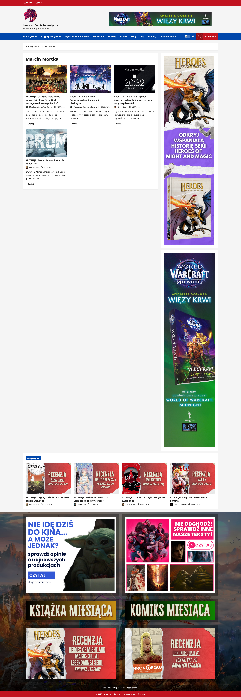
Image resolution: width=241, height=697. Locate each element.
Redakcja (107, 687)
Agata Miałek (130, 504)
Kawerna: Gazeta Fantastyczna (41, 25)
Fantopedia (210, 36)
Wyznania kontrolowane (77, 36)
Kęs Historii (98, 36)
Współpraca (119, 687)
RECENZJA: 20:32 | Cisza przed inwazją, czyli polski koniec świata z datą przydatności (134, 100)
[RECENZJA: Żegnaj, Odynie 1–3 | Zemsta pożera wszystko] (48, 478)
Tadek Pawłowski (180, 504)
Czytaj (32, 124)
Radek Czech (122, 107)
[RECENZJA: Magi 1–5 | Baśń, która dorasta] (192, 478)
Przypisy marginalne (51, 36)
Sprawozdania (167, 36)
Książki (123, 36)
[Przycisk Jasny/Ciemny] (187, 36)
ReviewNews (119, 694)
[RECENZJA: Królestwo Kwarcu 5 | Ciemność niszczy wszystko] (96, 478)
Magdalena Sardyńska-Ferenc (40, 107)
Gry (142, 36)
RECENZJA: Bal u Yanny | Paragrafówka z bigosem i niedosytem (84, 100)
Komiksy (152, 36)
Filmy (133, 36)
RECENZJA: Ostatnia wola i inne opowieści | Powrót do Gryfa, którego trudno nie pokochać (43, 100)
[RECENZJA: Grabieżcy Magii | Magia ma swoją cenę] (144, 478)
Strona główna (30, 36)
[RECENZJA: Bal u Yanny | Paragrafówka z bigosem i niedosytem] (90, 79)
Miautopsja (81, 504)
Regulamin (132, 687)
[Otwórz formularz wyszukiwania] (193, 36)
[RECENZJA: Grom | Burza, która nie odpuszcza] (46, 143)
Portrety (112, 36)
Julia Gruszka (34, 504)
